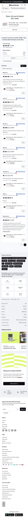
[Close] (26, 1)
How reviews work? (8, 60)
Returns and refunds (6, 443)
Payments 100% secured (7, 462)
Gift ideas (4, 477)
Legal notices (5, 496)
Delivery (4, 441)
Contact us (4, 437)
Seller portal (4, 461)
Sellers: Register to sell (7, 459)
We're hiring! (4, 426)
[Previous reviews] (21, 244)
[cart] (25, 5)
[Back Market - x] (15, 430)
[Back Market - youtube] (9, 430)
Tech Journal (5, 471)
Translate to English (6, 231)
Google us (19, 377)
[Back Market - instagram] (3, 430)
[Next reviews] (25, 244)
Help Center (4, 439)
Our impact (4, 424)
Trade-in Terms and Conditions (8, 489)
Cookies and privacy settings (8, 491)
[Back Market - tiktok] (6, 430)
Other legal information (7, 495)
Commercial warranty (6, 451)
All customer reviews (6, 475)
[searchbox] (19, 8)
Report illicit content (6, 498)
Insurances (4, 453)
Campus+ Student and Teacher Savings (10, 457)
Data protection (5, 493)
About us (4, 420)
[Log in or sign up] (22, 5)
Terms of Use (5, 485)
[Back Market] (14, 5)
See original (14, 84)
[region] (14, 341)
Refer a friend (5, 449)
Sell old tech (4, 455)
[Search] (12, 8)
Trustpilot (4, 428)
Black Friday (4, 478)
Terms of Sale (5, 487)
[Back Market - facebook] (12, 430)
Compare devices (6, 473)
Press (3, 422)
